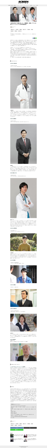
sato (13, 27)
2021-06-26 (14, 26)
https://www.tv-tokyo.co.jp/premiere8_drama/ (20, 416)
